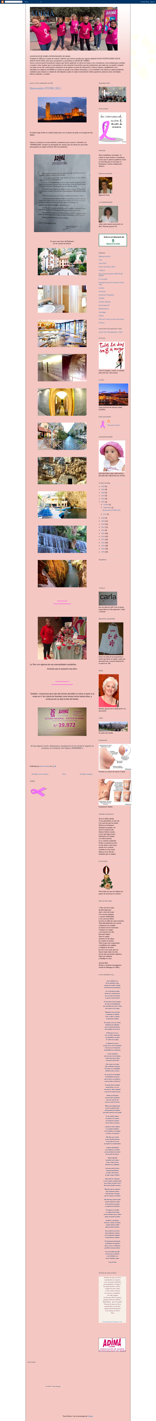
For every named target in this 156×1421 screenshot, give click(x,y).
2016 (103, 530)
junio (105, 514)
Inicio (64, 774)
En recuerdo (103, 279)
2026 (103, 486)
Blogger (90, 1416)
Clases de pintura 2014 (107, 267)
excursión (102, 291)
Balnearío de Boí (105, 256)
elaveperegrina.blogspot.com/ (112, 1322)
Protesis (102, 323)
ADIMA (42, 14)
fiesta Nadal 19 (104, 305)
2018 (103, 524)
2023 (103, 496)
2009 (103, 552)
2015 (103, 533)
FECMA (101, 298)
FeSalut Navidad (104, 302)
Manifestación (104, 309)
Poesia (101, 316)
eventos (101, 288)
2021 (103, 502)
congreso (102, 270)
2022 (103, 499)
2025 (103, 489)
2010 (103, 549)
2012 (103, 543)
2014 (103, 536)
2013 (103, 539)
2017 (103, 527)
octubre (106, 504)
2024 (103, 493)
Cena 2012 (102, 263)
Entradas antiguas (86, 774)
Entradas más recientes (40, 774)
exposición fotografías (106, 295)
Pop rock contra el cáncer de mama (111, 319)
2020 (103, 518)
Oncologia (102, 312)
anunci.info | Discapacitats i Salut (110, 332)
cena (100, 260)
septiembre (107, 507)
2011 (103, 546)
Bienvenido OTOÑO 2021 (45, 88)
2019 (103, 521)
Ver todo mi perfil (114, 425)
